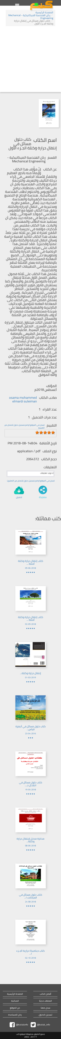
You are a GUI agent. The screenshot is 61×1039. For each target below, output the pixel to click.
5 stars (53, 432)
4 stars (49, 432)
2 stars (41, 432)
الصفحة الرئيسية (44, 12)
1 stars (37, 432)
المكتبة (15, 1000)
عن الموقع (15, 1007)
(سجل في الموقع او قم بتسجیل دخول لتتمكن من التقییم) (24, 426)
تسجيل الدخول (45, 1014)
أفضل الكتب (45, 994)
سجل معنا (45, 1007)
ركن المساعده (15, 1014)
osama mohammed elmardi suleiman (23, 399)
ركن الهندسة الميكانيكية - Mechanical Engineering (30, 16)
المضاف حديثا (45, 1000)
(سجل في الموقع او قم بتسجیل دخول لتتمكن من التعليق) (31, 481)
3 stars (45, 432)
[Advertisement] (30, 59)
